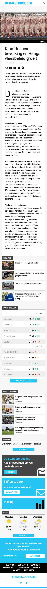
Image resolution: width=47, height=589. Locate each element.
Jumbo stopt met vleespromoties (28, 283)
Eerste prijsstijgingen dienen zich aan (28, 408)
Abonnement (8, 568)
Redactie (34, 565)
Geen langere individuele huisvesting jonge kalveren (29, 274)
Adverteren (24, 568)
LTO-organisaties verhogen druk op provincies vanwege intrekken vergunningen (29, 429)
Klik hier (10, 472)
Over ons (10, 565)
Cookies (16, 570)
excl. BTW (40, 313)
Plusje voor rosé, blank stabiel (27, 263)
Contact (22, 565)
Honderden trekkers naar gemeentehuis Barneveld (25, 418)
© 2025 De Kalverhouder (23, 577)
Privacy (36, 568)
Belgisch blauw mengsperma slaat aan (28, 398)
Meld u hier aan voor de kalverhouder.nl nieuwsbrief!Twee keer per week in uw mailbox (23, 546)
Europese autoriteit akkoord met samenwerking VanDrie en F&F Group (28, 296)
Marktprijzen (9, 308)
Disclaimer (29, 570)
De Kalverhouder (21, 4)
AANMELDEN (35, 556)
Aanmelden (11, 492)
